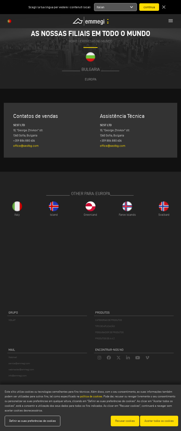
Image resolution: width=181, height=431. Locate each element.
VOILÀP (12, 320)
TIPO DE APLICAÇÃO (105, 326)
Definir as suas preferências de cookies (32, 420)
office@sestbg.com (26, 145)
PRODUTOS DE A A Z (105, 338)
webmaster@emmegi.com (21, 369)
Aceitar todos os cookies (159, 420)
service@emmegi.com (19, 363)
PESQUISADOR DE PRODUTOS (109, 332)
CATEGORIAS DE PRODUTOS (108, 320)
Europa (90, 79)
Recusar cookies (125, 420)
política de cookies (91, 396)
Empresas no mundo (96, 41)
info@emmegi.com (17, 375)
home (73, 41)
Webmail (12, 357)
